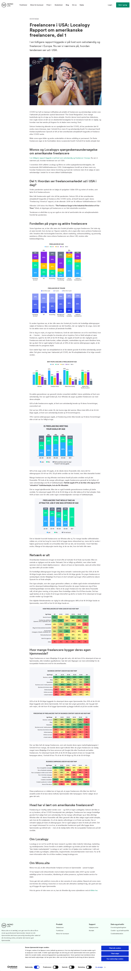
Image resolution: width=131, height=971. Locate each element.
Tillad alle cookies (115, 948)
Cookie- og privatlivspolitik (120, 930)
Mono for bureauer (36, 5)
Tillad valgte (115, 953)
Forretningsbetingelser (118, 927)
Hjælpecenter (93, 927)
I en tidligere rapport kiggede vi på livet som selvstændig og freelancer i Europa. (60, 158)
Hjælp (82, 5)
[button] (122, 4)
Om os (74, 5)
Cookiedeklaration (117, 933)
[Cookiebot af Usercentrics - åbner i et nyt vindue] (12, 967)
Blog (67, 5)
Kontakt (91, 930)
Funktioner (23, 5)
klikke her (94, 890)
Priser (49, 5)
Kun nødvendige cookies (115, 959)
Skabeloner (59, 5)
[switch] (55, 967)
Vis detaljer (99, 967)
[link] (49, 5)
